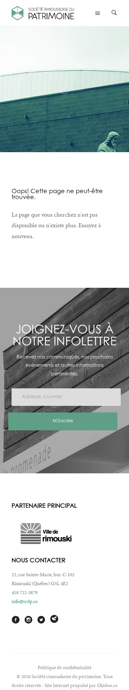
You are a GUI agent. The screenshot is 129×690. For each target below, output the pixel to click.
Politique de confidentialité (64, 667)
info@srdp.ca (25, 601)
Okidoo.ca (107, 685)
